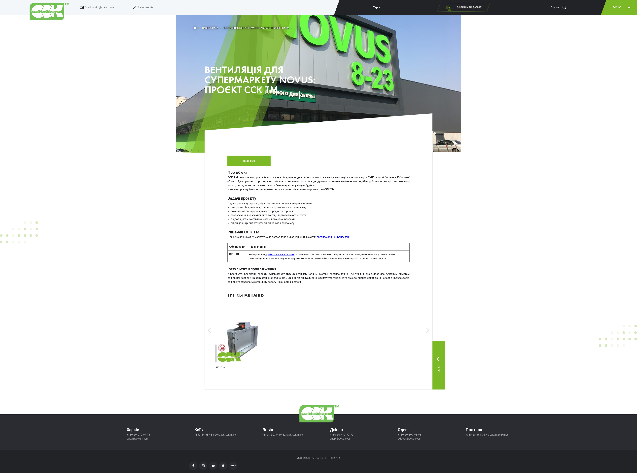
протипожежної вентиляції (333, 237)
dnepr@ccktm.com (340, 438)
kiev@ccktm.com (228, 434)
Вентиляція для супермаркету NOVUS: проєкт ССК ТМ (256, 28)
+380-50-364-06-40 (477, 434)
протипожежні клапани (279, 254)
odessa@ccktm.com (409, 438)
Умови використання (310, 458)
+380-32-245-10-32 (274, 434)
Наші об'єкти (210, 28)
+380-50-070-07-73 (138, 434)
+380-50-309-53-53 (409, 434)
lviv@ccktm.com (295, 434)
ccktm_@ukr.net (499, 434)
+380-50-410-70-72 (341, 434)
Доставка (333, 458)
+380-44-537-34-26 (206, 434)
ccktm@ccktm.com (137, 438)
